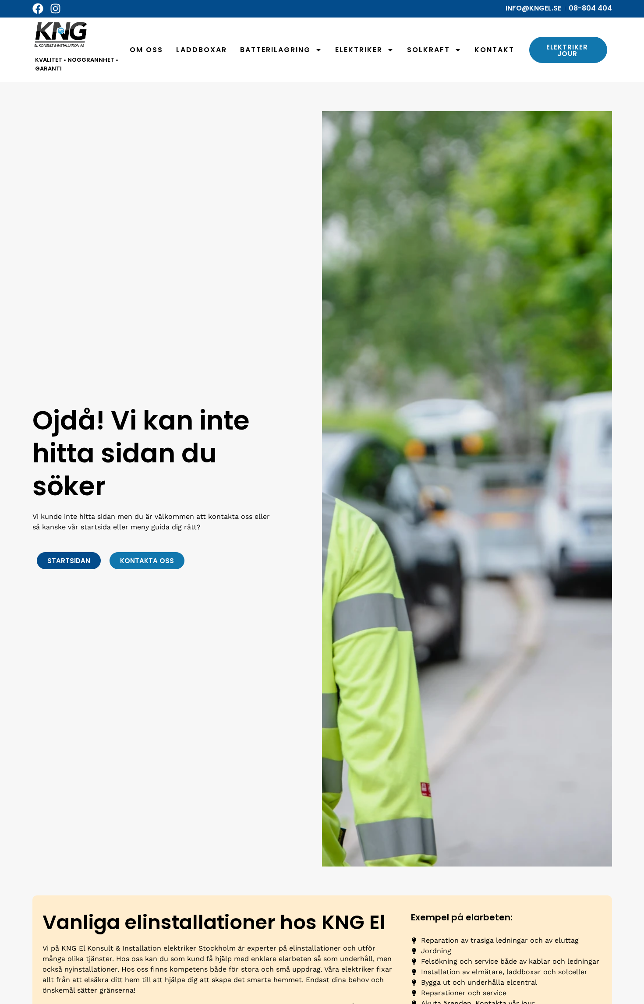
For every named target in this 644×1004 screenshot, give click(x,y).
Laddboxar (201, 50)
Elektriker (358, 50)
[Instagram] (55, 8)
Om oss (146, 50)
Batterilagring (275, 50)
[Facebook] (37, 8)
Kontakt (494, 50)
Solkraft (428, 50)
